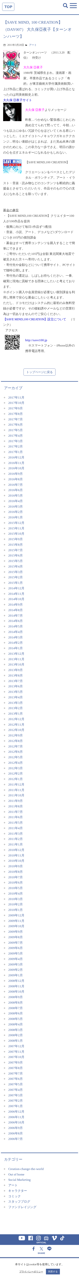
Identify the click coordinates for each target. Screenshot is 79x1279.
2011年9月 (15, 801)
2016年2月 (15, 512)
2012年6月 (15, 751)
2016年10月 (16, 468)
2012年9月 (15, 735)
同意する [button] (53, 1271)
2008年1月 (15, 1040)
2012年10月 (16, 730)
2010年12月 (16, 850)
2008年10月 (16, 991)
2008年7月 (15, 1008)
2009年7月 (15, 942)
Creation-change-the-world (26, 1169)
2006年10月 (16, 1122)
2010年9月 (15, 866)
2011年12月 (16, 784)
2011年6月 (15, 817)
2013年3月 (15, 703)
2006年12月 (16, 1111)
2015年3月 (15, 572)
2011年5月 (15, 822)
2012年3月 (15, 768)
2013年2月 (15, 708)
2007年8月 (15, 1068)
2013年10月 (16, 664)
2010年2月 (15, 904)
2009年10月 (16, 926)
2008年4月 (15, 1024)
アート (33, 45)
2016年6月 (15, 490)
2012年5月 (15, 757)
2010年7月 (15, 877)
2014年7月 (15, 615)
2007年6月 (15, 1079)
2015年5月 (15, 561)
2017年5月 (15, 430)
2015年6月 (15, 555)
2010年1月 (15, 910)
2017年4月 (15, 435)
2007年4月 (15, 1090)
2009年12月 (16, 915)
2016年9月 (15, 474)
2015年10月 (16, 533)
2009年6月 (15, 948)
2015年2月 (15, 577)
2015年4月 (15, 566)
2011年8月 (15, 806)
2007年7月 (15, 1073)
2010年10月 (16, 861)
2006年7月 (15, 1139)
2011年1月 (15, 844)
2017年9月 (15, 408)
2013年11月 (16, 659)
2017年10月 (16, 403)
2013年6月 (15, 686)
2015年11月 (16, 528)
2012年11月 (16, 724)
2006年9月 (15, 1128)
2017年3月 (15, 441)
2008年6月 (15, 1013)
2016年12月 (16, 457)
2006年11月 (16, 1117)
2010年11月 (16, 855)
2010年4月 (15, 893)
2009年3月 (15, 964)
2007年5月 (15, 1084)
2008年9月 (15, 997)
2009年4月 (15, 959)
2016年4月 (15, 501)
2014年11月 (16, 594)
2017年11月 (16, 397)
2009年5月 (15, 953)
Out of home (16, 1174)
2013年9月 (15, 670)
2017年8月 (15, 414)
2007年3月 (15, 1095)
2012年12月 (16, 719)
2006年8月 (15, 1133)
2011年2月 (15, 839)
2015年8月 (15, 544)
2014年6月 (15, 621)
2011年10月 (16, 795)
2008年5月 (15, 1019)
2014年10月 (16, 599)
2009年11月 (16, 921)
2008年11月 (16, 986)
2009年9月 (15, 931)
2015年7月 (15, 550)
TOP (8, 6)
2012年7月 (15, 746)
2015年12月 (16, 523)
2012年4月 (15, 762)
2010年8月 (15, 871)
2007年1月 (15, 1106)
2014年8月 (15, 610)
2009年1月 (15, 975)
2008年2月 (15, 1035)
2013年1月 (15, 713)
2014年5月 (15, 626)
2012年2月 (15, 773)
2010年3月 (15, 899)
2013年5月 (15, 692)
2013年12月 (16, 653)
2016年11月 (16, 463)
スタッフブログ (19, 1201)
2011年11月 (16, 790)
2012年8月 (15, 741)
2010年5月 (15, 888)
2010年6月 (15, 882)
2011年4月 (15, 828)
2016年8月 (15, 479)
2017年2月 (15, 446)
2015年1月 (15, 583)
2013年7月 (15, 681)
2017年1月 (15, 452)
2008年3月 (15, 1030)
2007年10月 (16, 1057)
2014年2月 (15, 642)
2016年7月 (15, 484)
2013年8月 (15, 675)
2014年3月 (15, 637)
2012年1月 (15, 779)
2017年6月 (15, 424)
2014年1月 (15, 648)
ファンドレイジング (22, 1207)
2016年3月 (15, 506)
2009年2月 (15, 970)
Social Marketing (19, 1180)
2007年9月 (15, 1062)
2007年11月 (16, 1051)
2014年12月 (16, 588)
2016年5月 (15, 495)
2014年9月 (15, 604)
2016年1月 (15, 517)
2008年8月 (15, 1002)
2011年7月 (15, 812)
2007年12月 (16, 1046)
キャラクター (17, 1191)
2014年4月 (15, 632)
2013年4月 (15, 697)
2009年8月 (15, 937)
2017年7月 (15, 419)
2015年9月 (15, 539)
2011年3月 (15, 833)
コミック (14, 1196)
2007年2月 (15, 1100)
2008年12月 (16, 981)
